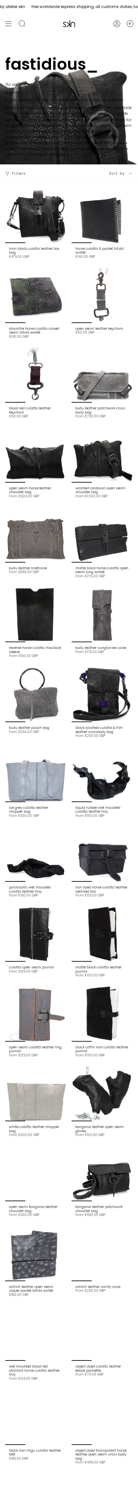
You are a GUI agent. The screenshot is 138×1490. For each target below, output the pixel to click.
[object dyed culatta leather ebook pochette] (102, 1333)
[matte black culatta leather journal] (102, 934)
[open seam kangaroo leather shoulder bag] (35, 1173)
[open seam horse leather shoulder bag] (35, 455)
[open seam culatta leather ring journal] (35, 1014)
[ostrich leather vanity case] (102, 1253)
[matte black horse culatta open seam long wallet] (102, 535)
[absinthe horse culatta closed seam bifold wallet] (35, 295)
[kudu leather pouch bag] (35, 694)
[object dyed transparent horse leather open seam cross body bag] (102, 1417)
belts (36, 113)
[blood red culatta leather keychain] (35, 375)
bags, (24, 113)
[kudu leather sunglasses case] (102, 614)
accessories (77, 113)
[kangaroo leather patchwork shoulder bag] (102, 1173)
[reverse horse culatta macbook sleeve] (35, 614)
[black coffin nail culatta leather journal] (102, 1014)
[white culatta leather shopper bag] (35, 1093)
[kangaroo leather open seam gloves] (102, 1093)
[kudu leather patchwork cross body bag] (102, 375)
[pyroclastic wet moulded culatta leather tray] (35, 854)
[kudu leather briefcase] (35, 535)
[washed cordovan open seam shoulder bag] (102, 455)
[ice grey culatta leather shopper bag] (35, 774)
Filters (19, 173)
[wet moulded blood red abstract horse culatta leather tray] (35, 1333)
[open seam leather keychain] (102, 295)
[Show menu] (8, 23)
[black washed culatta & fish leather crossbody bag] (102, 694)
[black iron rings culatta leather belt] (35, 1417)
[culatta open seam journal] (35, 934)
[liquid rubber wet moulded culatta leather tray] (102, 774)
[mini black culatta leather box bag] (35, 215)
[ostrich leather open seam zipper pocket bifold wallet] (35, 1253)
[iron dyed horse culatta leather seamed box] (102, 854)
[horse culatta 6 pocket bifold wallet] (102, 215)
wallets (49, 113)
